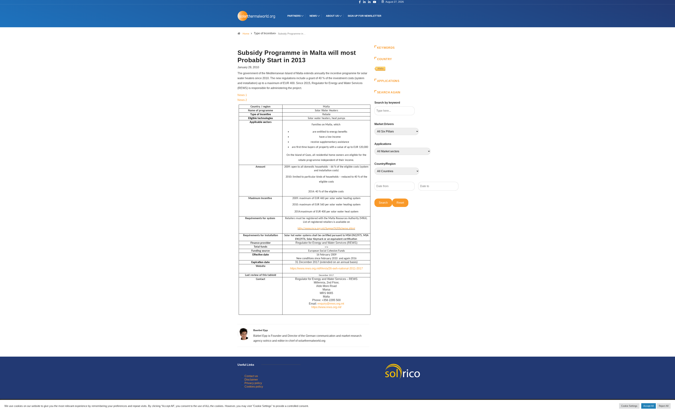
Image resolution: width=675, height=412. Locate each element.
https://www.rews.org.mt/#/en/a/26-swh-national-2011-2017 (326, 268)
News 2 (242, 99)
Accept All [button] (648, 406)
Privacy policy (253, 383)
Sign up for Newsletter (364, 15)
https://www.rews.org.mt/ (326, 307)
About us (332, 15)
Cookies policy (254, 386)
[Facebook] (360, 2)
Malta (380, 68)
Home (246, 33)
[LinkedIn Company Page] (369, 2)
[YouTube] (374, 2)
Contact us (251, 376)
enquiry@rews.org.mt (330, 303)
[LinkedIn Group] (364, 2)
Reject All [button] (663, 406)
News (313, 15)
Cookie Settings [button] (629, 406)
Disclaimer (251, 379)
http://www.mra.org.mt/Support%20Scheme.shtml (326, 228)
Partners (294, 15)
